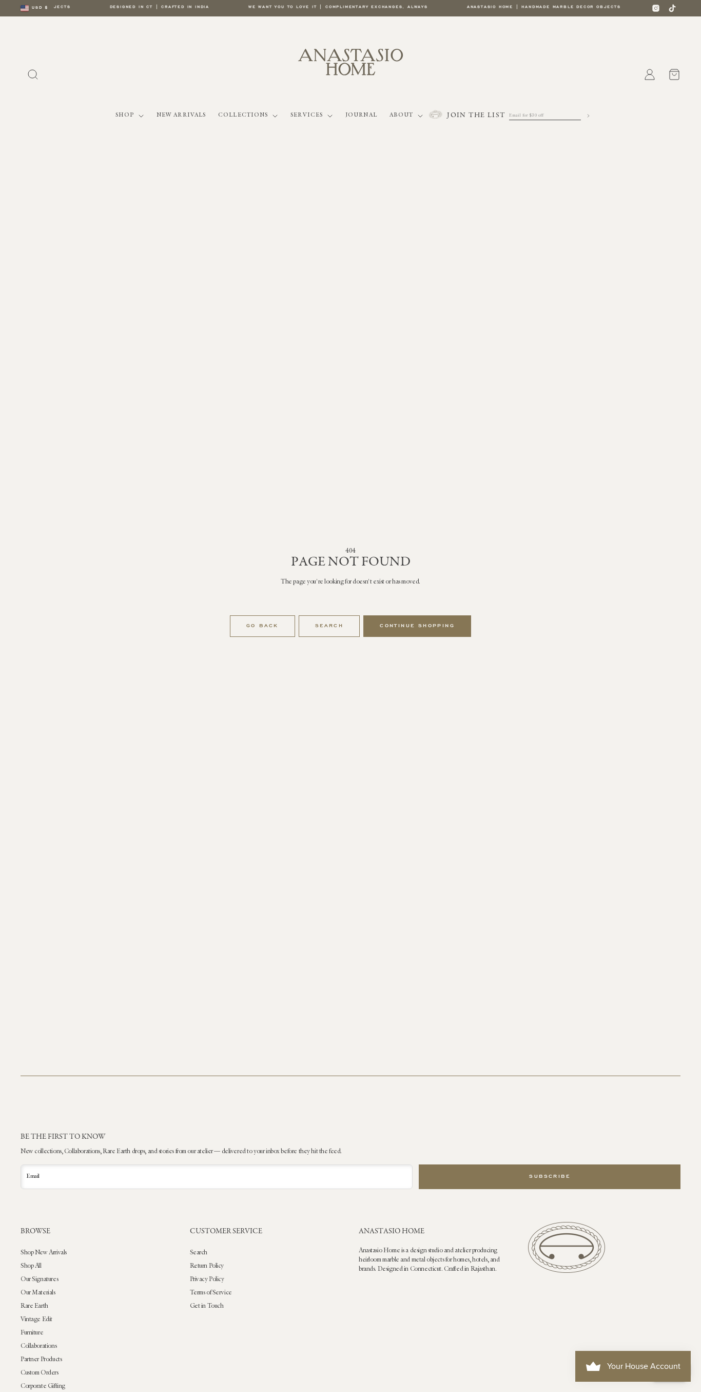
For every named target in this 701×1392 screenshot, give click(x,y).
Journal (361, 115)
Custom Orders (40, 1373)
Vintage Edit (36, 1319)
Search (329, 626)
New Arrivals (181, 115)
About (402, 115)
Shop (124, 115)
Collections (243, 115)
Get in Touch (207, 1306)
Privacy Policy (207, 1279)
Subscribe (549, 1177)
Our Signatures (39, 1279)
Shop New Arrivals (44, 1253)
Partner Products (41, 1360)
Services (306, 115)
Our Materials (38, 1293)
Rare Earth (34, 1306)
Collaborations (38, 1346)
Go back (262, 626)
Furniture (32, 1333)
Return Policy (207, 1266)
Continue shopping (417, 626)
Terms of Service (211, 1293)
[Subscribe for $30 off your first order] (588, 115)
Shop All (31, 1266)
